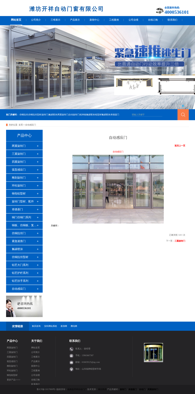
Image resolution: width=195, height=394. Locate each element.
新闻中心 (94, 19)
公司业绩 (133, 19)
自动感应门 (30, 125)
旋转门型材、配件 (23, 201)
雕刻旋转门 (19, 177)
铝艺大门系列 (20, 264)
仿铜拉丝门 (19, 233)
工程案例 (114, 19)
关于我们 (36, 340)
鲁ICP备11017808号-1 (47, 389)
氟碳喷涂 (17, 249)
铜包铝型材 (19, 193)
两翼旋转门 (19, 145)
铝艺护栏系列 (20, 272)
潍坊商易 (102, 389)
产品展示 (75, 19)
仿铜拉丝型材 (20, 257)
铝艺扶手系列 (20, 280)
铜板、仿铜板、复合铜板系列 (24, 225)
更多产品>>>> (13, 380)
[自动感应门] (118, 223)
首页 (21, 125)
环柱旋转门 (19, 185)
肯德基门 (17, 209)
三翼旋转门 (19, 153)
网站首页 (16, 19)
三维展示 (55, 19)
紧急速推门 (19, 241)
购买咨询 (36, 326)
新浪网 (64, 326)
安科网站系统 (50, 326)
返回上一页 (180, 145)
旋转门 (123, 389)
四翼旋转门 (19, 161)
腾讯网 (74, 326)
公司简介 (36, 19)
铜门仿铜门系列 (21, 217)
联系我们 (172, 19)
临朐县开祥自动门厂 (77, 389)
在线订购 (153, 19)
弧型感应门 (19, 169)
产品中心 (12, 340)
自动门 (142, 389)
